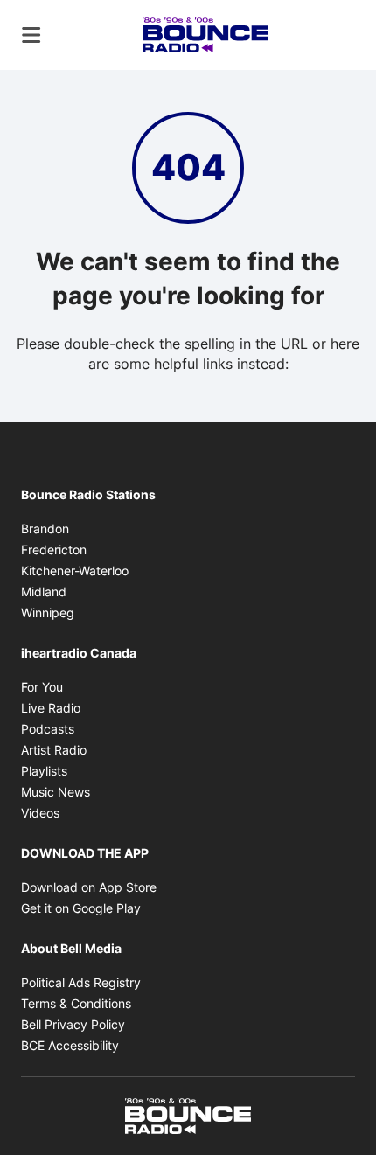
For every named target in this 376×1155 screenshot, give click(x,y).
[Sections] (31, 34)
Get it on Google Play (81, 908)
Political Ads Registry (81, 982)
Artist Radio (54, 749)
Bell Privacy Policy (73, 1024)
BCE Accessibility (70, 1045)
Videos (40, 812)
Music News (55, 791)
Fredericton (54, 549)
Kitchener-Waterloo (75, 570)
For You (42, 686)
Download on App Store (89, 887)
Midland (43, 591)
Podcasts (47, 728)
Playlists (44, 770)
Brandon (45, 528)
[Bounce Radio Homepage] (205, 34)
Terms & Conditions (76, 1003)
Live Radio (50, 707)
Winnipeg (47, 612)
